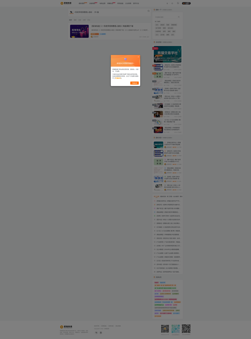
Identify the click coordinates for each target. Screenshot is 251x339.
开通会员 (134, 83)
